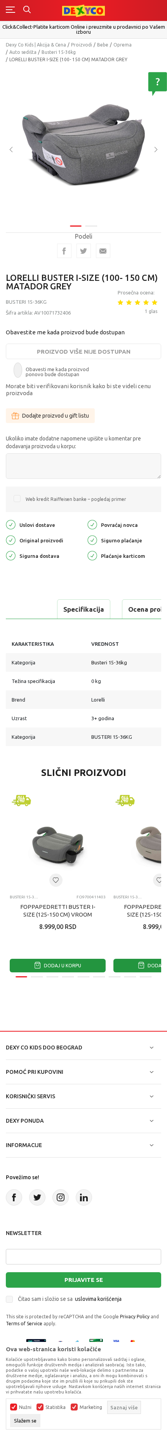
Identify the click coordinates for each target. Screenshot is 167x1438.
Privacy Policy (135, 1316)
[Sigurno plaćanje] (92, 539)
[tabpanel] (83, 144)
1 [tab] (76, 226)
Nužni (25, 1407)
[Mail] (103, 251)
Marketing (91, 1407)
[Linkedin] (84, 1197)
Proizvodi (81, 44)
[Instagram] (60, 1197)
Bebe (102, 44)
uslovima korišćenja (98, 1299)
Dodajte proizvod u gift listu (55, 416)
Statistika (55, 1407)
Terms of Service (24, 1323)
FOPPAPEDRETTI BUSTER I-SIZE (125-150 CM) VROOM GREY (58, 914)
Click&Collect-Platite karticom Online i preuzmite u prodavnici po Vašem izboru (83, 29)
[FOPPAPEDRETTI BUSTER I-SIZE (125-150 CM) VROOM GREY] (57, 841)
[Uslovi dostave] (11, 524)
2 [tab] (91, 226)
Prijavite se (83, 1279)
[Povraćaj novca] (92, 524)
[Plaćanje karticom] (92, 555)
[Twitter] (37, 1197)
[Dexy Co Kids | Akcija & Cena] (83, 10)
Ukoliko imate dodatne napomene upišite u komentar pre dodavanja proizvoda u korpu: (73, 442)
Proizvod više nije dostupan (83, 351)
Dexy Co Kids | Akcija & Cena (36, 44)
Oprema (122, 44)
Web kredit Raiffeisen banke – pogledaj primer (76, 499)
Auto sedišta (23, 52)
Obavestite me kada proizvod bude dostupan (65, 332)
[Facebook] (64, 251)
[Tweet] (83, 251)
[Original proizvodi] (11, 539)
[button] (56, 880)
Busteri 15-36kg (59, 52)
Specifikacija (83, 609)
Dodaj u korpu (62, 965)
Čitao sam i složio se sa (70, 1299)
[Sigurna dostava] (11, 555)
